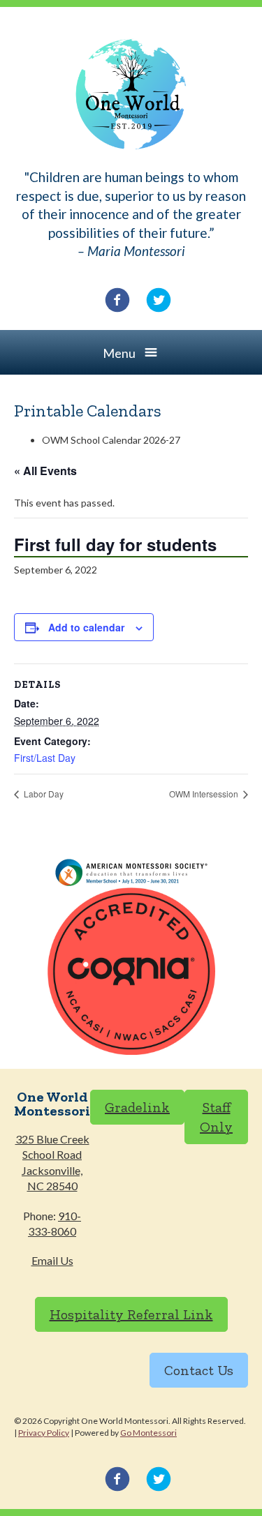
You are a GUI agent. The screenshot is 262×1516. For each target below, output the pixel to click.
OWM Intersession (204, 794)
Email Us (52, 1260)
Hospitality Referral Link (131, 1314)
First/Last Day (44, 758)
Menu (119, 353)
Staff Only (216, 1117)
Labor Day (43, 794)
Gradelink (137, 1107)
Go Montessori (148, 1432)
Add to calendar (86, 627)
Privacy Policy (43, 1432)
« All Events (45, 471)
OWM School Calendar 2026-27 (111, 440)
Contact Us (198, 1370)
